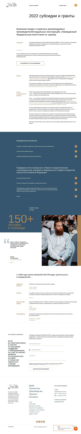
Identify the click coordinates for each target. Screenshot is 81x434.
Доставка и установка (35, 406)
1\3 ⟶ (12, 262)
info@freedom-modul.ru (60, 391)
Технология (34, 388)
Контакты (33, 397)
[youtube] (37, 422)
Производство (35, 391)
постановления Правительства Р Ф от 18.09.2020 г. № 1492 (43, 86)
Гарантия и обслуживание (36, 408)
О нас (30, 402)
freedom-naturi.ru (33, 288)
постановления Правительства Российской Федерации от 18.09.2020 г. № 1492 (47, 104)
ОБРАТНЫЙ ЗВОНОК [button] (59, 401)
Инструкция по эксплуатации (36, 410)
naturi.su (31, 297)
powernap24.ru (32, 309)
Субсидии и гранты (34, 412)
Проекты (33, 394)
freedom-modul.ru (33, 287)
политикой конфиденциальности (53, 364)
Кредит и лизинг (33, 414)
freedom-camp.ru (33, 308)
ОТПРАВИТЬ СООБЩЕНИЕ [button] (60, 399)
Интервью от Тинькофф (34, 318)
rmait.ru (30, 306)
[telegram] (39, 422)
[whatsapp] (42, 422)
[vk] (44, 422)
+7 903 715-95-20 (61, 393)
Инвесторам (32, 404)
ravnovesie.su (32, 320)
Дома (31, 385)
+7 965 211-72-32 (61, 395)
